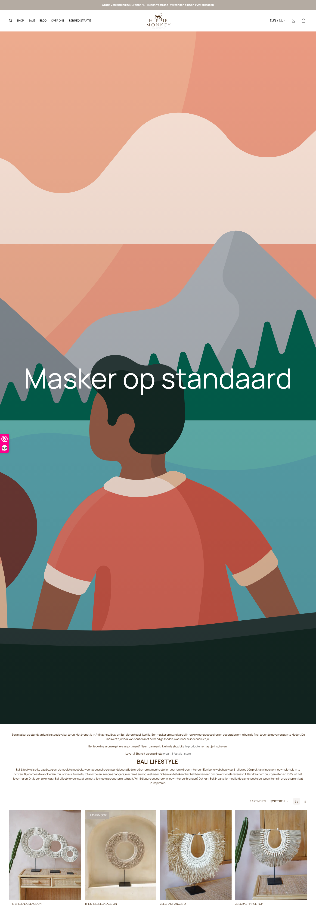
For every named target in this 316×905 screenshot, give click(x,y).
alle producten (192, 746)
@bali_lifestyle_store (177, 754)
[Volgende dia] (74, 855)
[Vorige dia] (16, 855)
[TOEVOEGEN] (74, 893)
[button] (279, 801)
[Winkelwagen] (303, 21)
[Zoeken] (11, 21)
